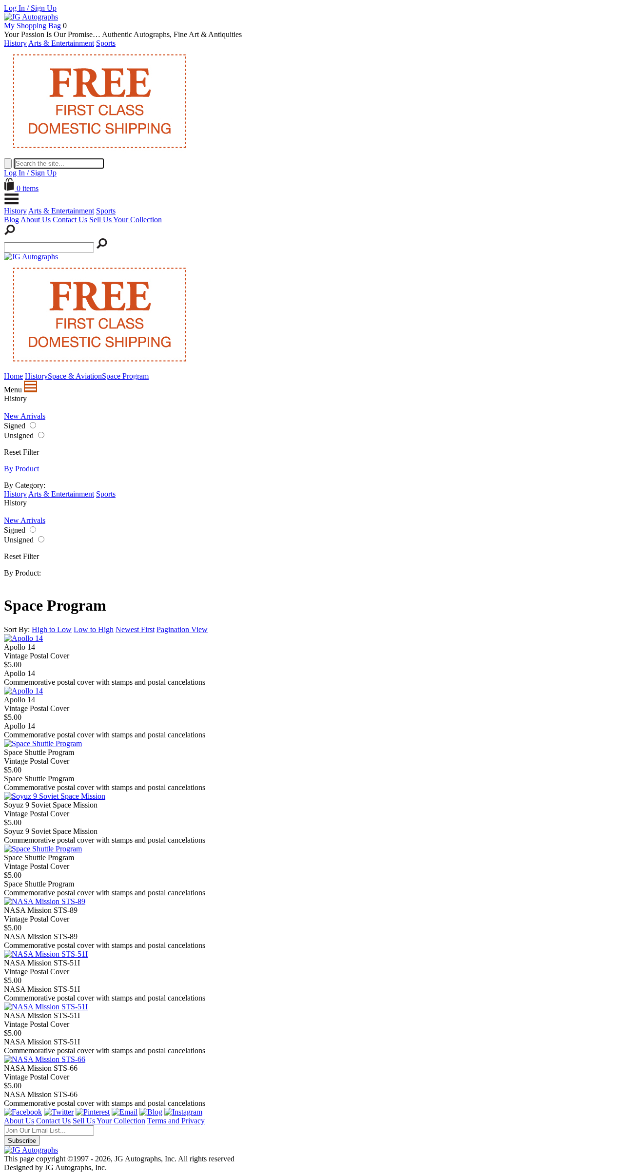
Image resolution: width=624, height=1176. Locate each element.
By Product (21, 468)
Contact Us (70, 219)
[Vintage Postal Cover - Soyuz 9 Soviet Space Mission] (54, 796)
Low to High (94, 629)
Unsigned (19, 435)
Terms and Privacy (176, 1121)
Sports (106, 43)
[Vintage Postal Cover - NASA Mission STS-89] (44, 901)
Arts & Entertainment (61, 43)
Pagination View (182, 629)
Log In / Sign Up (30, 8)
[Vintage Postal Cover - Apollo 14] (23, 638)
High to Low (52, 629)
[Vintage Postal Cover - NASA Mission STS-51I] (46, 954)
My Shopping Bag (32, 25)
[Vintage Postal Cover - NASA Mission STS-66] (44, 1059)
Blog (11, 219)
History (15, 43)
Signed (14, 426)
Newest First (135, 629)
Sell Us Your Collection (125, 219)
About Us (35, 219)
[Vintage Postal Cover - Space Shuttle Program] (43, 743)
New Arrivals (24, 416)
